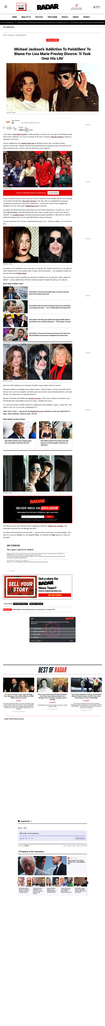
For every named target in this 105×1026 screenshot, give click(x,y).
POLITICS (39, 17)
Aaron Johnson (16, 120)
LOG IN (97, 7)
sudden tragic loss (28, 143)
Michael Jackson (36, 603)
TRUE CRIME (52, 17)
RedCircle (13, 570)
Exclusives (11, 35)
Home (4, 35)
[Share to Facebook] (9, 127)
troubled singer (18, 215)
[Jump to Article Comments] (4, 127)
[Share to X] (15, 127)
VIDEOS (76, 17)
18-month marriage (29, 201)
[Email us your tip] (21, 10)
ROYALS (65, 17)
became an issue (35, 398)
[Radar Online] (48, 7)
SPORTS (86, 17)
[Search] (6, 7)
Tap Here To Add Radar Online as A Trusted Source (31, 193)
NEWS (14, 17)
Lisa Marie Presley (20, 35)
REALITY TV (26, 17)
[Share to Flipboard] (21, 127)
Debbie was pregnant (55, 526)
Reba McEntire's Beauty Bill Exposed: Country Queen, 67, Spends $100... (34, 609)
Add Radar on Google (27, 129)
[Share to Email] (26, 127)
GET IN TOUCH (54, 595)
